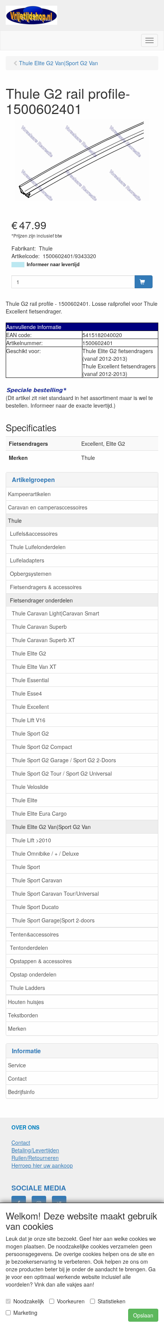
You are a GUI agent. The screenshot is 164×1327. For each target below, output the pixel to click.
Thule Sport (26, 867)
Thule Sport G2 (30, 733)
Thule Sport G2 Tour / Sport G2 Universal (62, 773)
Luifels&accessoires (34, 533)
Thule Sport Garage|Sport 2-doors (53, 920)
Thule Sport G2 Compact (42, 746)
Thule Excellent (30, 706)
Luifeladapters (27, 560)
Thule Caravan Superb (39, 626)
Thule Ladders (27, 987)
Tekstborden (23, 1015)
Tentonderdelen (29, 947)
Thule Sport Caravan (37, 880)
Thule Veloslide (30, 786)
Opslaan (143, 1315)
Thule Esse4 (27, 693)
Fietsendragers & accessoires (46, 587)
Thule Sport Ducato (35, 907)
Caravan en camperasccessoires (47, 507)
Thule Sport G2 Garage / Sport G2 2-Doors (64, 760)
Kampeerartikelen (29, 494)
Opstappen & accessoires (41, 961)
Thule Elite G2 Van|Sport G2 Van (51, 827)
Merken (17, 1028)
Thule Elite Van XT (34, 666)
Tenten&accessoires (34, 934)
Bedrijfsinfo (21, 1092)
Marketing (25, 1312)
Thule (15, 520)
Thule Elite (24, 800)
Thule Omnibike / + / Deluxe (45, 853)
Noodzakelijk (28, 1301)
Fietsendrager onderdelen (41, 600)
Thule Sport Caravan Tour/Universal (55, 893)
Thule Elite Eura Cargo (39, 813)
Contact (17, 1078)
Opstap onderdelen (33, 974)
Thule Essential (30, 680)
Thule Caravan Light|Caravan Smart (55, 613)
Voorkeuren (71, 1301)
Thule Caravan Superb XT (43, 640)
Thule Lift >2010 (31, 840)
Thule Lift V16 (28, 720)
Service (17, 1065)
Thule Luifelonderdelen (38, 547)
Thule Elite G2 (29, 653)
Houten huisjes (26, 1002)
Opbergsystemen (30, 573)
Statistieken (111, 1301)
